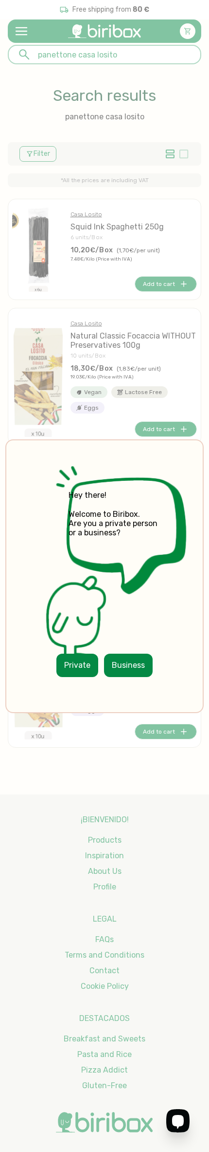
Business (128, 665)
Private (77, 665)
